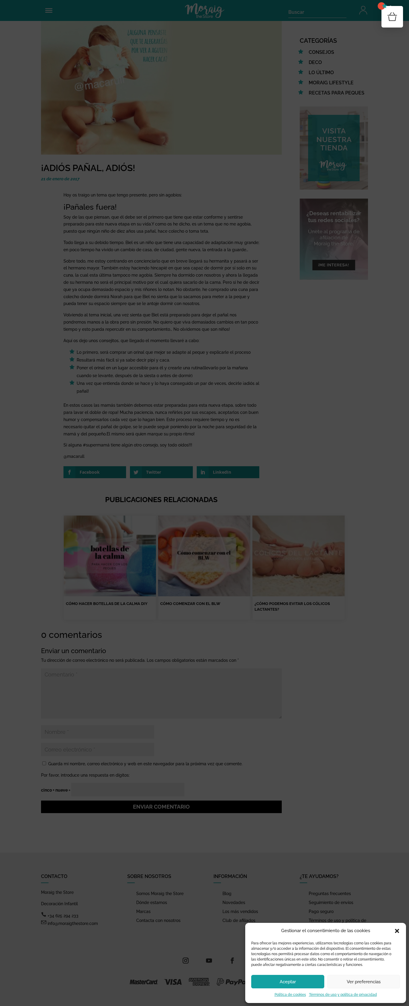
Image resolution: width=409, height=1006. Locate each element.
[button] (397, 931)
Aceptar (288, 981)
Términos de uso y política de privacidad (343, 995)
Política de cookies (290, 995)
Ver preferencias (364, 981)
